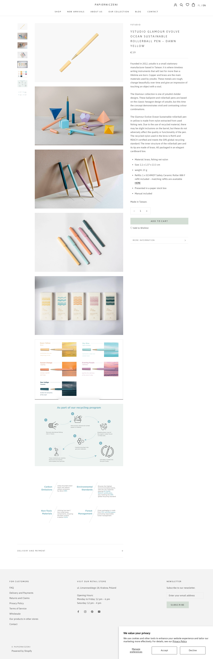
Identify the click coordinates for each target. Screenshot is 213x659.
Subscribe (178, 605)
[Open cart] (193, 4)
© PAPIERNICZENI (21, 647)
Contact (153, 12)
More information (144, 240)
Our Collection (119, 12)
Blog (138, 12)
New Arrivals (75, 12)
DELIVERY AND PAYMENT (31, 551)
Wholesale (15, 613)
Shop (58, 12)
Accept (164, 650)
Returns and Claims (19, 598)
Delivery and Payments (21, 593)
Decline (193, 650)
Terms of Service (18, 608)
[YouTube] (99, 611)
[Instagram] (85, 611)
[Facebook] (78, 611)
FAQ (11, 587)
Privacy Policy (180, 641)
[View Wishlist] (187, 4)
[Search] (181, 4)
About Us (96, 12)
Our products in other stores (23, 619)
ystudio (135, 25)
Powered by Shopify (22, 651)
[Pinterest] (92, 611)
